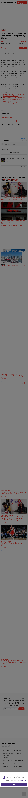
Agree (14, 784)
